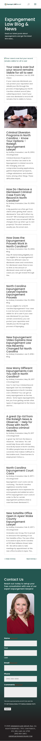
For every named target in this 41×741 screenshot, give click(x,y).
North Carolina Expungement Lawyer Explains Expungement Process (16, 291)
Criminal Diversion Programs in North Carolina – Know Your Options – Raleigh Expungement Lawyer (18, 141)
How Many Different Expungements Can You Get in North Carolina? (19, 372)
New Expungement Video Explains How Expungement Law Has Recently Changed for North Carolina (19, 344)
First (6, 648)
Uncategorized (12, 155)
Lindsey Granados (16, 75)
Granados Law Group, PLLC (22, 726)
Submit (7, 709)
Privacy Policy (13, 704)
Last (6, 658)
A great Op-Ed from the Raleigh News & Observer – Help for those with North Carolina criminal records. (19, 423)
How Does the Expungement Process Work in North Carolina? (17, 242)
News (9, 78)
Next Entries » (32, 559)
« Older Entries (10, 559)
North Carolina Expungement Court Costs (19, 470)
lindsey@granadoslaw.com (20, 736)
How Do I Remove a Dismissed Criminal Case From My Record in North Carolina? (19, 195)
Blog (8, 206)
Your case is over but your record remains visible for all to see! (20, 69)
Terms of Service (26, 704)
